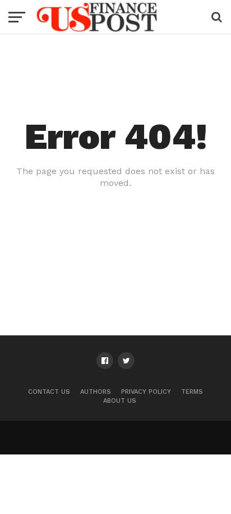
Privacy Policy (146, 391)
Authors (95, 391)
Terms (192, 391)
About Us (119, 400)
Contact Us (49, 391)
